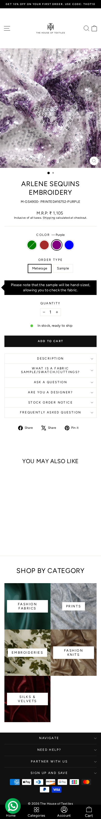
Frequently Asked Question (50, 412)
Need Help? (49, 750)
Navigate (49, 738)
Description (50, 358)
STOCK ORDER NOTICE (50, 402)
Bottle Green (32, 245)
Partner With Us (49, 761)
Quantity (50, 303)
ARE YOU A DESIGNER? (50, 392)
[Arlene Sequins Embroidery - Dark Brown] (19, 538)
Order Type (50, 260)
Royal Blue (69, 245)
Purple (57, 245)
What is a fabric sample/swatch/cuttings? (50, 370)
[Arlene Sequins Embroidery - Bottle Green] (13, 538)
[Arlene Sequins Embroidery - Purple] (25, 538)
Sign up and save (49, 773)
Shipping (49, 217)
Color (50, 235)
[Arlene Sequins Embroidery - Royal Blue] (31, 538)
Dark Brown (44, 245)
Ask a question (50, 382)
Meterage (39, 268)
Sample (63, 268)
